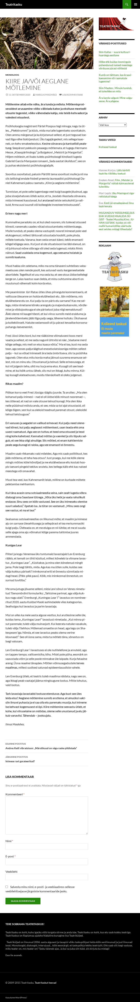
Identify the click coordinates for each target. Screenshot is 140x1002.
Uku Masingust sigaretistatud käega (117, 195)
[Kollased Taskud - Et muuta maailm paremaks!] (114, 311)
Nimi (9, 841)
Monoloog (12, 74)
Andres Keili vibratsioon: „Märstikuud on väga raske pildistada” (41, 746)
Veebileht (11, 871)
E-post (10, 856)
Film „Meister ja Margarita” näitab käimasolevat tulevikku (116, 183)
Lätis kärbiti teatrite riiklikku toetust (114, 172)
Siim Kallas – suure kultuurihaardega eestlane (115, 53)
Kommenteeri (14, 794)
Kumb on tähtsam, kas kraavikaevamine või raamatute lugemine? (115, 78)
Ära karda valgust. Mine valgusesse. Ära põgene (116, 99)
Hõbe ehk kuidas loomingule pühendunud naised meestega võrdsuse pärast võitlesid (115, 65)
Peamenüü (135, 4)
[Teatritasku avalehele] (117, 23)
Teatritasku (13, 4)
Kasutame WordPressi (16, 997)
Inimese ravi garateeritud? (20, 759)
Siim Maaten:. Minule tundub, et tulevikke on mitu (115, 89)
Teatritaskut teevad (45, 982)
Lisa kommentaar (72, 94)
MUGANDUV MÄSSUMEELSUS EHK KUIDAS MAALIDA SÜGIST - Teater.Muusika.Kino (116, 216)
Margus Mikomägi (46, 94)
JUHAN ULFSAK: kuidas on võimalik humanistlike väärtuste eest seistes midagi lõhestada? (116, 224)
